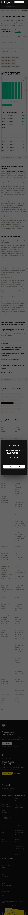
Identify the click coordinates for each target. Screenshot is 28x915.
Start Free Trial (18, 2)
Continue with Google (15, 466)
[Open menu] (25, 2)
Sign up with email (14, 470)
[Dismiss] (24, 443)
